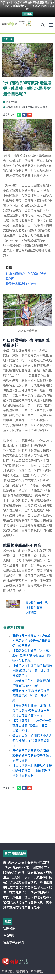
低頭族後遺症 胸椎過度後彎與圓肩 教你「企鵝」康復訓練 (31, 696)
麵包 (45, 107)
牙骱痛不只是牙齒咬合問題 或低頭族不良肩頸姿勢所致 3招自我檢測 (31, 756)
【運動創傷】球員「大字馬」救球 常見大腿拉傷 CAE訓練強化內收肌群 (32, 656)
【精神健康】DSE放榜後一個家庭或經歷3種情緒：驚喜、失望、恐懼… (31, 726)
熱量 (13, 107)
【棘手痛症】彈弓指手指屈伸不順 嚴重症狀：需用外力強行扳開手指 (32, 671)
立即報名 (28, 14)
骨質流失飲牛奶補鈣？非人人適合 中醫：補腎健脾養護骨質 (32, 741)
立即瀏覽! (37, 607)
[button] (51, 25)
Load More (27, 834)
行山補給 (37, 107)
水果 (8, 107)
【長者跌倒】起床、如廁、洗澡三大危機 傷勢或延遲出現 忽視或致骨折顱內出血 (32, 711)
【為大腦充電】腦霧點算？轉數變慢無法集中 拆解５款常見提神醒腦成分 (32, 770)
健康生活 (7, 39)
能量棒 (29, 107)
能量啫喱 (20, 107)
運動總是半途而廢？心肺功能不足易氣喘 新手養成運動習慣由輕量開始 (32, 641)
